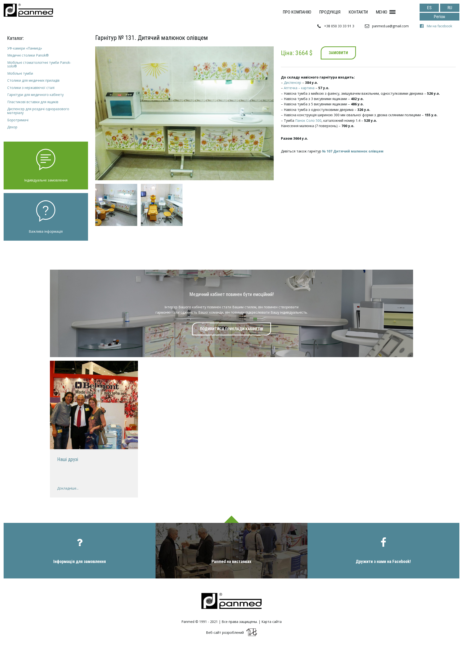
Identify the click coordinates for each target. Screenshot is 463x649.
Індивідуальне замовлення (46, 180)
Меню (381, 11)
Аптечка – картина (299, 88)
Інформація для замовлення (79, 561)
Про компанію (297, 11)
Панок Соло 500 (308, 120)
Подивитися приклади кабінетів (231, 329)
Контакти (358, 11)
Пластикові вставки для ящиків (32, 102)
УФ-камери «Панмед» (24, 48)
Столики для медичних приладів (33, 80)
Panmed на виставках (231, 561)
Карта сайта (271, 622)
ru (450, 7)
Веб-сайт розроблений (225, 633)
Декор (12, 127)
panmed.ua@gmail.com (390, 26)
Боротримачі (17, 120)
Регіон (439, 16)
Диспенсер (292, 82)
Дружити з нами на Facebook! (383, 561)
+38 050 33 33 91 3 (339, 26)
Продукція (329, 11)
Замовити (338, 52)
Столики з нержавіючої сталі (30, 87)
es (429, 7)
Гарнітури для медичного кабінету (35, 94)
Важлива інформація (46, 231)
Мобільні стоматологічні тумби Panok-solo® (39, 64)
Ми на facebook (439, 26)
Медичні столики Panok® (28, 55)
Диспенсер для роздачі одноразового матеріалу (38, 111)
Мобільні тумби (20, 73)
